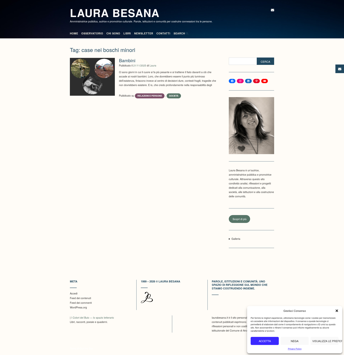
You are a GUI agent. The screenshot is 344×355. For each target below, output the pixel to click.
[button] (337, 311)
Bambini (127, 60)
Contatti (163, 33)
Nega (294, 341)
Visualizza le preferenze (325, 341)
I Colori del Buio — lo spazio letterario (92, 317)
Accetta (265, 341)
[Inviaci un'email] (272, 10)
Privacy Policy (295, 348)
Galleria (235, 238)
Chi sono (113, 33)
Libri (127, 33)
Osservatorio (92, 33)
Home (74, 33)
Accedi (73, 293)
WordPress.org (78, 307)
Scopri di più (240, 219)
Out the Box (86, 348)
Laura (153, 65)
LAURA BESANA (114, 13)
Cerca (265, 61)
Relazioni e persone (149, 95)
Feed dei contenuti (80, 298)
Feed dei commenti (81, 302)
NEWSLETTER (143, 33)
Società (173, 95)
